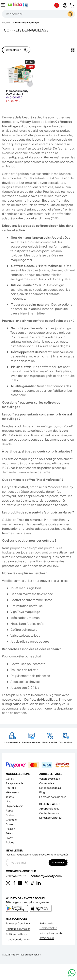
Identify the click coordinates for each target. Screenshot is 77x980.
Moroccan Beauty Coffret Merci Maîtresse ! (17, 94)
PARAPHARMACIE (14, 783)
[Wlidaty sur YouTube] (20, 883)
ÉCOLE (9, 824)
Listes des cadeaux (50, 787)
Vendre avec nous (49, 778)
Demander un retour (50, 817)
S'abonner (58, 862)
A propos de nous (49, 808)
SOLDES (10, 842)
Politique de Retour (17, 934)
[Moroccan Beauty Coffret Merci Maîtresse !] (20, 74)
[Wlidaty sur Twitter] (26, 883)
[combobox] (38, 14)
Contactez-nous (49, 813)
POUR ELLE (11, 787)
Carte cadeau (47, 783)
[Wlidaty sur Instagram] (8, 883)
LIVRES (9, 801)
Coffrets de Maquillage (26, 22)
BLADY (9, 837)
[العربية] (57, 5)
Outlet (10, 778)
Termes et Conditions (18, 923)
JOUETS (10, 796)
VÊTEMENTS (12, 792)
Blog (42, 792)
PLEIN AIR (10, 828)
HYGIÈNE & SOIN (14, 806)
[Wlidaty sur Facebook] (14, 883)
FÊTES (9, 833)
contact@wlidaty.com (46, 876)
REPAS (9, 810)
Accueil (6, 22)
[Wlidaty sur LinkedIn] (39, 883)
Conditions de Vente (18, 939)
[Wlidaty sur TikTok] (32, 883)
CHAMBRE (11, 819)
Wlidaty (14, 954)
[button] (72, 5)
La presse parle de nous (52, 796)
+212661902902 (16, 876)
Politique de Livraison (18, 928)
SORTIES (10, 815)
